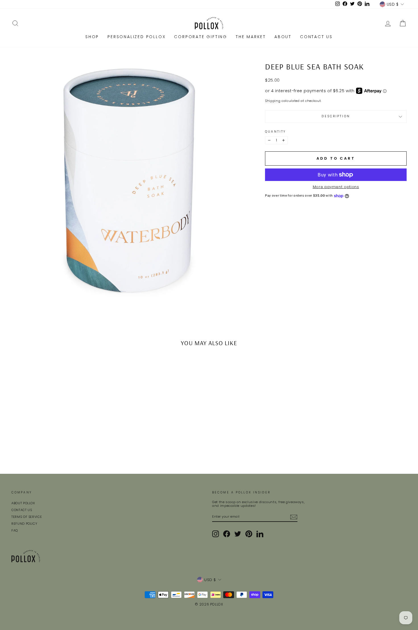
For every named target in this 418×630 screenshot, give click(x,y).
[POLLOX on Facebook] (226, 533)
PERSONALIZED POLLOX (136, 37)
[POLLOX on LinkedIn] (259, 533)
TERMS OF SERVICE (26, 516)
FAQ (14, 530)
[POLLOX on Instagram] (215, 533)
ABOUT (282, 37)
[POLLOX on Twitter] (237, 533)
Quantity (275, 131)
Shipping (272, 101)
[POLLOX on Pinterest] (248, 533)
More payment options (336, 187)
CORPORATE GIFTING (200, 37)
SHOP (92, 37)
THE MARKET (251, 37)
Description (336, 116)
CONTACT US (316, 37)
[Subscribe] (293, 517)
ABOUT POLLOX (23, 503)
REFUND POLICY (24, 523)
